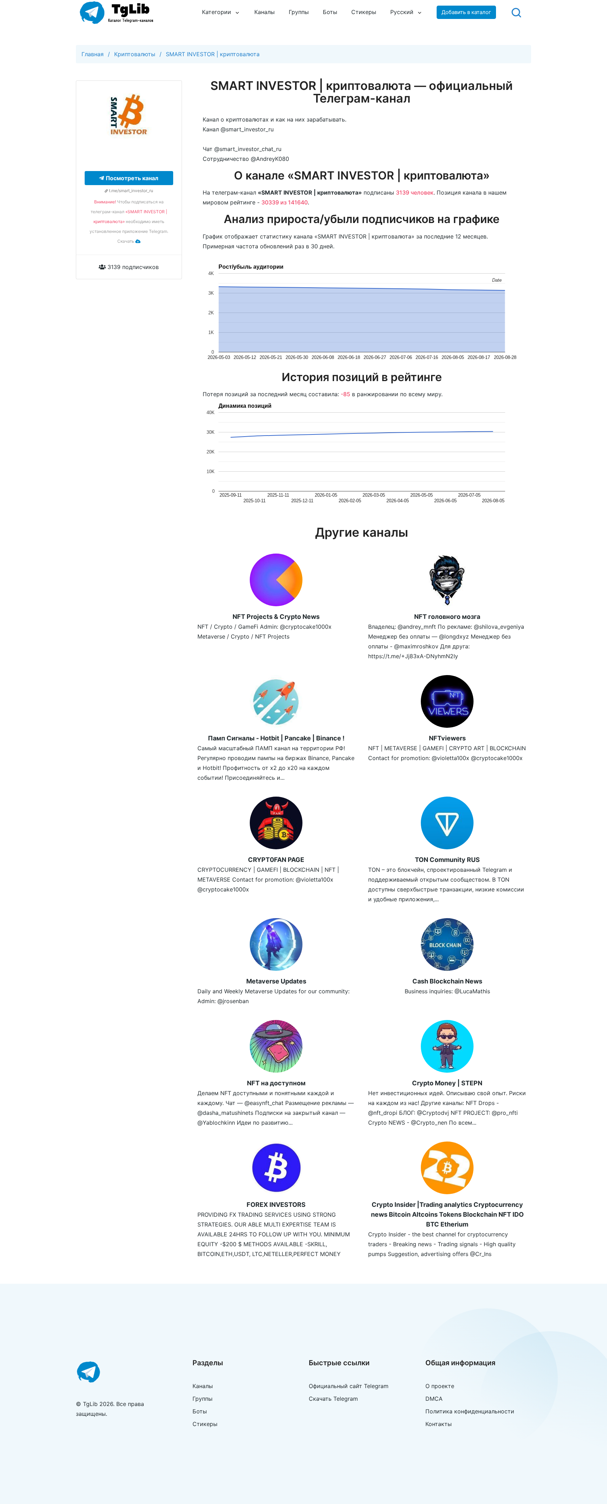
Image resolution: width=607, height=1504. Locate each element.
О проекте (439, 1385)
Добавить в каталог (466, 12)
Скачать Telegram (333, 1398)
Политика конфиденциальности (469, 1411)
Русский (401, 11)
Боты (330, 11)
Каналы (264, 11)
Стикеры (363, 11)
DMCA (434, 1398)
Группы (299, 11)
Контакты (438, 1423)
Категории (216, 11)
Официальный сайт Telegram (349, 1385)
